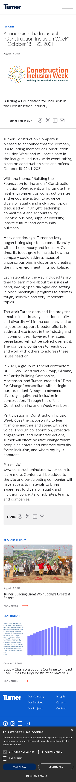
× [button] (72, 730)
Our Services (35, 702)
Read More (11, 605)
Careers (61, 702)
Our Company (36, 696)
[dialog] (38, 754)
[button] (38, 776)
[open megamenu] (55, 7)
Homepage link (12, 697)
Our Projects (35, 708)
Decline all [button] (56, 766)
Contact (61, 708)
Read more (15, 744)
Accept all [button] (19, 766)
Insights (60, 696)
